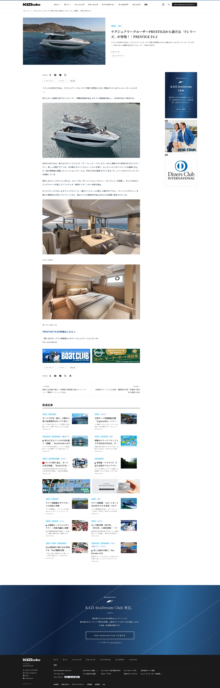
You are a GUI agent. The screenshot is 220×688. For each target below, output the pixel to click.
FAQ (104, 684)
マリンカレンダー (59, 674)
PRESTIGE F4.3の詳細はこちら (57, 331)
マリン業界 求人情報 (89, 674)
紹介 (119, 26)
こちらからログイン (116, 642)
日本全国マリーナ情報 (147, 670)
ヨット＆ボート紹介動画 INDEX (111, 670)
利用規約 (89, 684)
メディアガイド (58, 677)
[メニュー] (163, 4)
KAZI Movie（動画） (89, 670)
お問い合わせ (65, 684)
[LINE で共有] (60, 75)
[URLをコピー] (65, 75)
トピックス (136, 4)
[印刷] (70, 376)
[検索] (169, 4)
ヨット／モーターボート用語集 (150, 674)
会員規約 (97, 684)
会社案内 (56, 684)
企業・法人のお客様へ (72, 677)
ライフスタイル (107, 4)
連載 (146, 4)
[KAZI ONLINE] (31, 660)
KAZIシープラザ (106, 674)
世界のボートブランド (131, 674)
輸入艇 (73, 81)
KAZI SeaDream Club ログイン (184, 4)
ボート (66, 4)
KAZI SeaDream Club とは (62, 670)
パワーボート (50, 81)
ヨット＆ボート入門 (130, 670)
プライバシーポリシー (78, 684)
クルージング (93, 4)
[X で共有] (50, 75)
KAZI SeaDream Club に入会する (110, 635)
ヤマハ (62, 81)
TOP (24, 11)
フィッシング (79, 4)
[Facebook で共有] (55, 75)
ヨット (56, 4)
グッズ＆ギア (123, 4)
